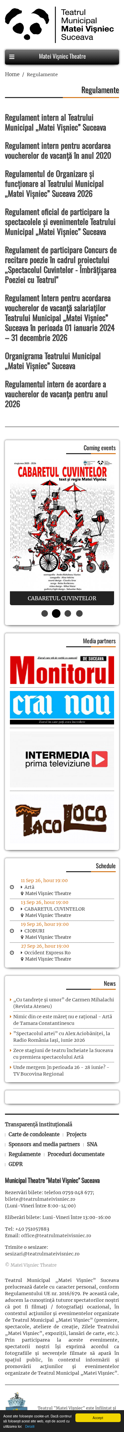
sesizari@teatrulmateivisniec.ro (42, 1254)
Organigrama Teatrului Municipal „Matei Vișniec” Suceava (53, 360)
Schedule (106, 865)
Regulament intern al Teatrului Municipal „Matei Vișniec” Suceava (55, 122)
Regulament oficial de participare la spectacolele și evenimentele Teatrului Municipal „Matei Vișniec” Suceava (60, 221)
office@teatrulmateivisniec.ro (56, 1236)
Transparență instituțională (38, 1124)
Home (12, 74)
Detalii (28, 1426)
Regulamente (25, 1154)
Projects (76, 1134)
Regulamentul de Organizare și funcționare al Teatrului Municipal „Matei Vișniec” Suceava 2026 (54, 183)
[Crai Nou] (62, 707)
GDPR (16, 1164)
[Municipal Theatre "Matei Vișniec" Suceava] (58, 25)
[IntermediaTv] (62, 759)
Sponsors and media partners (44, 1144)
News (110, 983)
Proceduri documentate (76, 1154)
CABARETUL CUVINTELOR (54, 909)
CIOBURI (34, 931)
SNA (92, 1144)
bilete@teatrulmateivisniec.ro (40, 1199)
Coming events (100, 447)
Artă (29, 887)
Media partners (99, 640)
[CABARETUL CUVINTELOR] (62, 532)
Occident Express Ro (47, 953)
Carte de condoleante (34, 1134)
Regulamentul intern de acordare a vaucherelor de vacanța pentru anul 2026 (56, 393)
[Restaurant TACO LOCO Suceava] (62, 819)
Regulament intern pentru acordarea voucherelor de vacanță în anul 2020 (58, 150)
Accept (98, 1417)
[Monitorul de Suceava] (62, 669)
